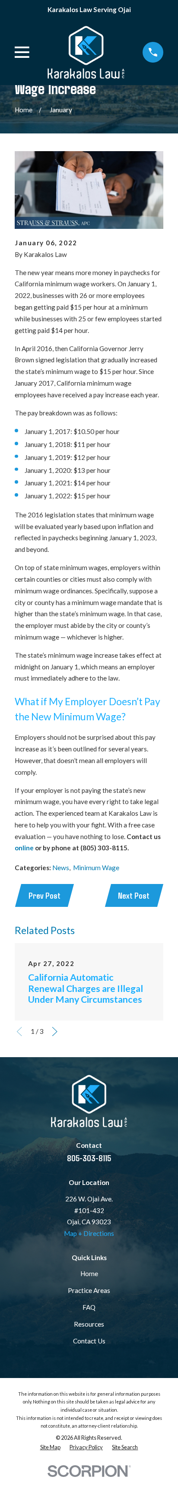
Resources (89, 1324)
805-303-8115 (89, 1158)
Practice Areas (89, 1290)
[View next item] (54, 1031)
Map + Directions (89, 1233)
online (24, 848)
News (60, 867)
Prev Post (44, 895)
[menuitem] (50, 1447)
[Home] (86, 52)
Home (89, 1273)
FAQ (89, 1307)
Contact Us (89, 1341)
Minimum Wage (96, 867)
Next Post (133, 895)
